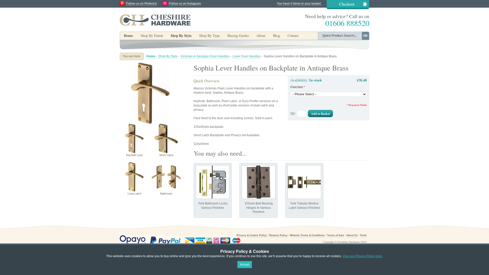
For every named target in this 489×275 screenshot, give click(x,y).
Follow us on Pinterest (141, 3)
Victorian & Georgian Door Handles (205, 56)
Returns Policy (278, 235)
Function (297, 87)
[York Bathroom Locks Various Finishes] (212, 182)
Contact (293, 35)
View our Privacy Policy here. (363, 256)
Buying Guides (238, 35)
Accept (244, 264)
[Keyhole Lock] (150, 64)
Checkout (347, 4)
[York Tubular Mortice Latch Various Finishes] (304, 182)
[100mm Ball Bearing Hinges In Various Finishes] (258, 182)
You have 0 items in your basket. (299, 3)
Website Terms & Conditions (307, 235)
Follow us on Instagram (185, 3)
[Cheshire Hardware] (155, 20)
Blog (276, 35)
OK (365, 35)
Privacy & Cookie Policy (252, 235)
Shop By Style (168, 56)
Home (128, 35)
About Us (352, 235)
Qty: (293, 113)
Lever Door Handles (247, 56)
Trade (363, 235)
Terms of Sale (335, 235)
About (260, 35)
